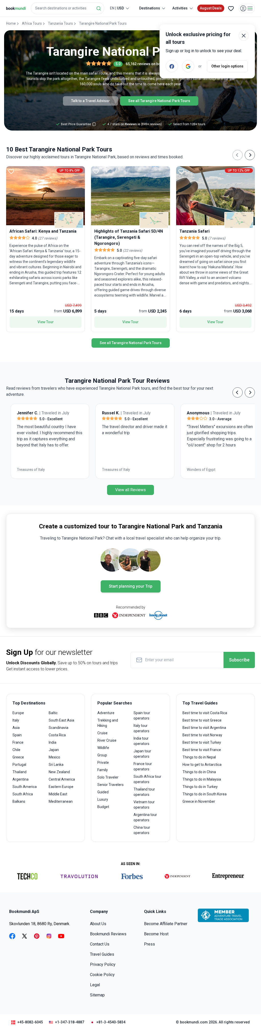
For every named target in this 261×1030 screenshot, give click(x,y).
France (17, 742)
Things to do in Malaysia (201, 779)
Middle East (58, 794)
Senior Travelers (110, 785)
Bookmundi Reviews (108, 934)
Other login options (227, 66)
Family (102, 770)
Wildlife (103, 748)
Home (11, 23)
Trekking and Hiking (107, 723)
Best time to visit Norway (202, 735)
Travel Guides (102, 954)
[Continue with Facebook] (172, 66)
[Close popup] (244, 36)
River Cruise (106, 740)
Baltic (53, 713)
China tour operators (142, 830)
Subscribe (239, 659)
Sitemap (97, 995)
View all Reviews (130, 489)
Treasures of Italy (26, 470)
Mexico (54, 757)
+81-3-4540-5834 (110, 1022)
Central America (62, 779)
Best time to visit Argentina (204, 728)
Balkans (18, 801)
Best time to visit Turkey (201, 742)
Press (149, 944)
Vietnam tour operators (144, 804)
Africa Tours (32, 23)
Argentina (20, 779)
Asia (16, 728)
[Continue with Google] (188, 66)
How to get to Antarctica (201, 765)
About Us (98, 923)
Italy (15, 720)
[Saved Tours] (231, 8)
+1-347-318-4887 (69, 1022)
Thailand (19, 772)
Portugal (19, 765)
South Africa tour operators (147, 779)
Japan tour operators (142, 753)
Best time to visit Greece (201, 720)
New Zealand (59, 772)
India (52, 742)
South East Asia (61, 720)
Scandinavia (58, 728)
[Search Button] (98, 8)
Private (103, 762)
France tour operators (143, 766)
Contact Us (99, 944)
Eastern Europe (61, 787)
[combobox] (67, 8)
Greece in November (198, 801)
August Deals (211, 8)
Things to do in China (199, 772)
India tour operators (141, 741)
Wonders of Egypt (196, 470)
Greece (18, 757)
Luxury (102, 799)
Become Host (156, 934)
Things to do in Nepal (199, 757)
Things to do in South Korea (204, 794)
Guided (103, 792)
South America (24, 787)
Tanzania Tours (60, 23)
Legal (95, 984)
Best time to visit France (201, 750)
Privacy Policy (102, 964)
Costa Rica (57, 735)
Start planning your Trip (130, 586)
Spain (17, 735)
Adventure (105, 713)
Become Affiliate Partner (165, 923)
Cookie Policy (102, 974)
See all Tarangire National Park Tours (159, 101)
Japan (54, 750)
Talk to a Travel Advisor (90, 101)
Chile (16, 750)
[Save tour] (11, 171)
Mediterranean (61, 801)
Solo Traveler (108, 777)
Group (102, 755)
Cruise (102, 733)
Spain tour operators (142, 715)
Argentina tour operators (145, 817)
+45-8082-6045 (30, 1022)
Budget (103, 807)
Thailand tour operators (144, 792)
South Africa (22, 794)
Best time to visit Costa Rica (204, 713)
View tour (45, 322)
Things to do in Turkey (200, 787)
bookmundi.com (194, 1022)
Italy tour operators (141, 728)
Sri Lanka (56, 765)
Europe (18, 713)
